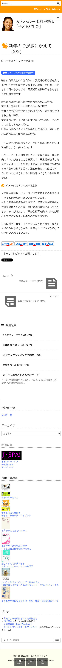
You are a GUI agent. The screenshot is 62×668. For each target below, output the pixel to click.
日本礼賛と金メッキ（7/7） (18, 344)
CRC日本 (8, 621)
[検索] (58, 3)
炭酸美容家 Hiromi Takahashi (17, 624)
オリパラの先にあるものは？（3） (22, 374)
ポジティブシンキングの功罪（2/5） (23, 355)
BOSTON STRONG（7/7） (19, 335)
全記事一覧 (7, 414)
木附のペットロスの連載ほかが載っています (10, 464)
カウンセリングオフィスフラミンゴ (20, 627)
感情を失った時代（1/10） (17, 364)
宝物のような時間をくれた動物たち (20, 618)
